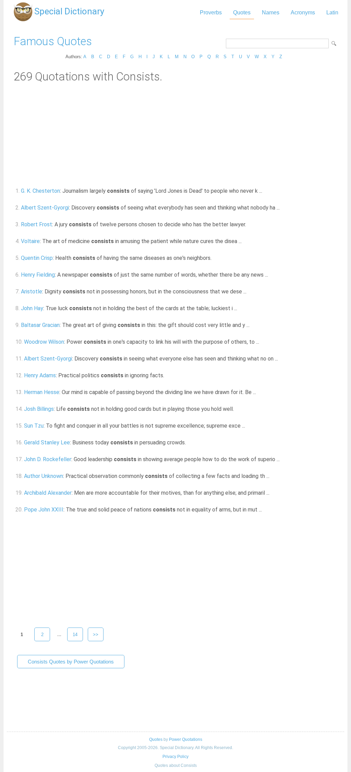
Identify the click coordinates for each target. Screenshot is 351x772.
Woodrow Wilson (44, 342)
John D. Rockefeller (47, 459)
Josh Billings (39, 409)
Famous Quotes (53, 41)
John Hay (32, 308)
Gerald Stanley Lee (47, 442)
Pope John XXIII (43, 509)
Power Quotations (185, 739)
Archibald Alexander (48, 493)
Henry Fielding (38, 274)
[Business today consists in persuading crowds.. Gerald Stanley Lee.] (189, 442)
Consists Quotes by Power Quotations (71, 662)
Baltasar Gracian (40, 325)
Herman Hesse (41, 392)
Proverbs (211, 12)
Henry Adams (40, 375)
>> (95, 634)
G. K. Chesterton (40, 191)
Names (270, 12)
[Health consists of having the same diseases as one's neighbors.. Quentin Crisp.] (215, 258)
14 (75, 634)
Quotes (242, 12)
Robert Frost (36, 224)
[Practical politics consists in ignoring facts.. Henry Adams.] (168, 375)
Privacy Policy (175, 756)
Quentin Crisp (37, 258)
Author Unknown (43, 476)
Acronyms (303, 12)
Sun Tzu (34, 425)
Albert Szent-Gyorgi (45, 207)
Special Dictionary (69, 11)
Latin (332, 12)
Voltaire (30, 241)
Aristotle (31, 291)
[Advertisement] (175, 134)
